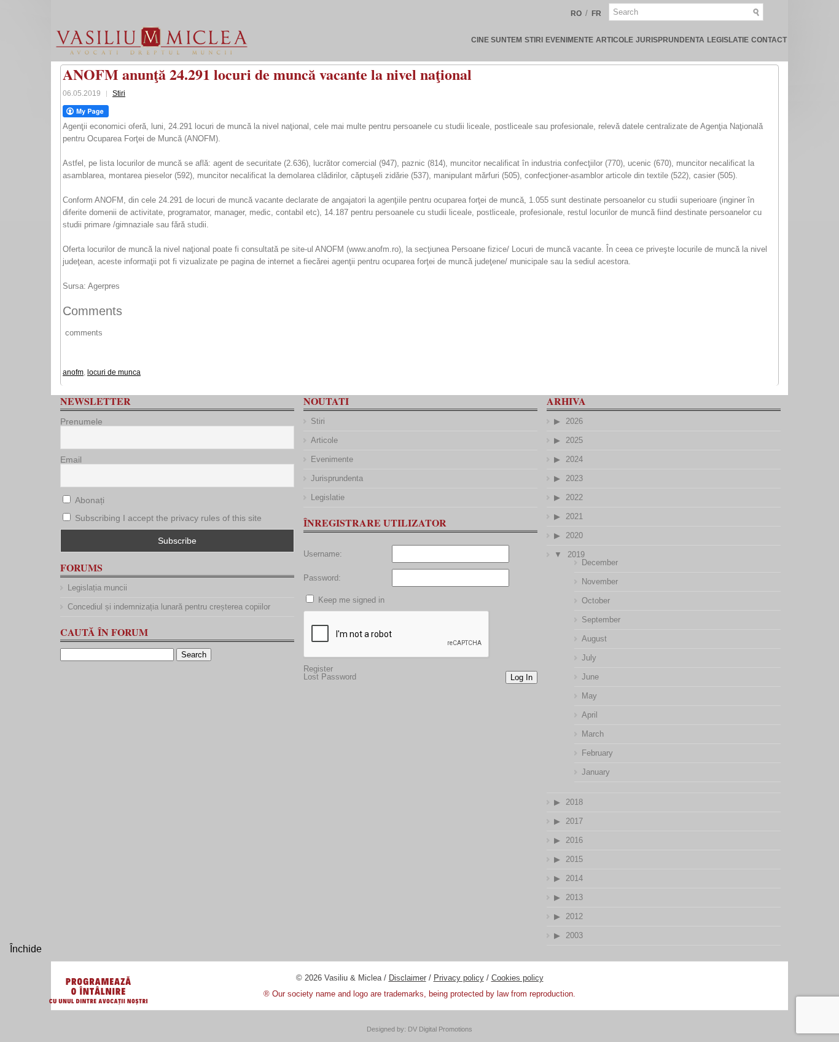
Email (71, 459)
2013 (574, 897)
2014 (574, 878)
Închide (26, 949)
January (596, 772)
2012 (574, 916)
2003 (574, 935)
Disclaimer (407, 977)
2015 (574, 859)
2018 (574, 802)
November (600, 581)
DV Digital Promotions (440, 1029)
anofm (73, 372)
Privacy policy (459, 977)
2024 (574, 459)
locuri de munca (114, 372)
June (590, 676)
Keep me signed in (351, 600)
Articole (614, 40)
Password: (322, 578)
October (596, 600)
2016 (574, 840)
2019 (576, 554)
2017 (574, 821)
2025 (574, 440)
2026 (574, 421)
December (600, 562)
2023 (574, 478)
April (590, 714)
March (593, 733)
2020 (574, 535)
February (597, 753)
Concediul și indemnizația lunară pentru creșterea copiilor (169, 606)
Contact (769, 40)
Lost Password (329, 677)
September (601, 619)
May (589, 695)
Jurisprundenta (670, 40)
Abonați (88, 500)
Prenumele (81, 421)
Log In (521, 677)
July (589, 657)
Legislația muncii (97, 587)
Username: (322, 554)
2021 (574, 516)
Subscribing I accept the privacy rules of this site (168, 518)
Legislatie (728, 40)
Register (318, 669)
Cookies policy (517, 977)
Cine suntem (496, 40)
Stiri (534, 40)
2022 (574, 497)
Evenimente (569, 40)
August (594, 638)
